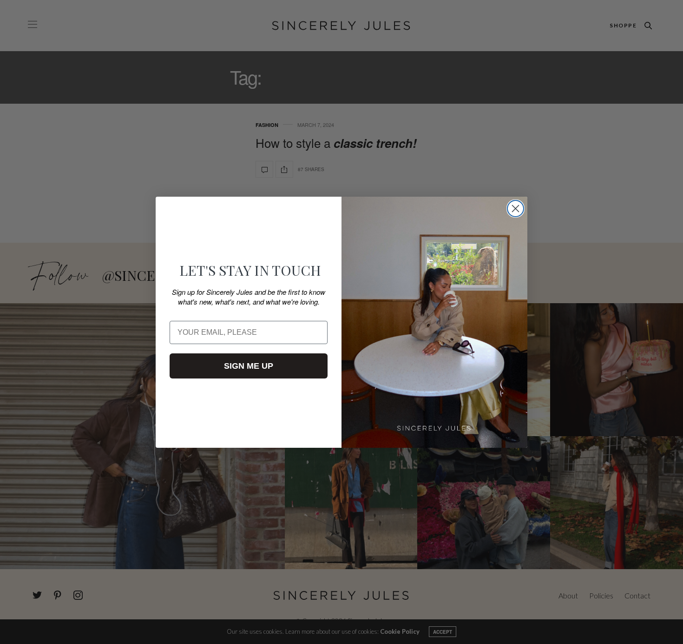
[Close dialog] (515, 208)
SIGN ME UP (248, 366)
